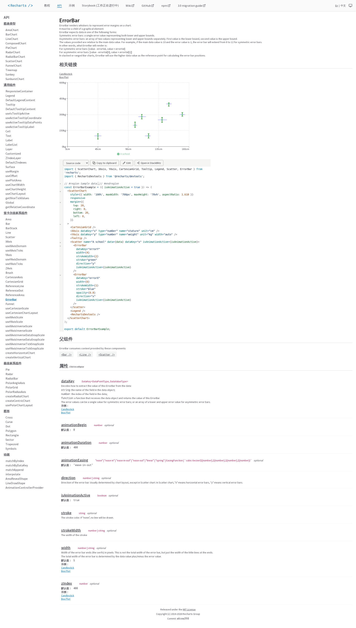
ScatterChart (14, 61)
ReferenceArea (15, 295)
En (336, 5)
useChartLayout (16, 193)
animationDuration (76, 442)
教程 (47, 5)
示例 (72, 5)
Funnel (10, 304)
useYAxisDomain (16, 259)
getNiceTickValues (17, 198)
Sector (10, 439)
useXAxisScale (14, 317)
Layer (9, 149)
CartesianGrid (14, 281)
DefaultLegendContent (20, 100)
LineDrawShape (15, 483)
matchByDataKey (17, 465)
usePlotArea (13, 180)
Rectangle (12, 435)
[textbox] (137, 249)
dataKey (67, 381)
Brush (9, 272)
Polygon (11, 431)
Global (10, 202)
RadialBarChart (15, 56)
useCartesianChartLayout (22, 313)
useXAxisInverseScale (19, 326)
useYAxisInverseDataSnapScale (25, 339)
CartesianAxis (14, 277)
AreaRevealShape (17, 478)
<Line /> (85, 354)
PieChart (11, 48)
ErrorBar (11, 299)
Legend (10, 95)
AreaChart (12, 30)
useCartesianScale (17, 308)
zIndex (66, 583)
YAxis (9, 255)
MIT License (189, 609)
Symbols (11, 448)
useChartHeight (16, 189)
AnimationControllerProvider (24, 487)
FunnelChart (14, 65)
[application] (25, 5)
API (59, 5)
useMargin (12, 171)
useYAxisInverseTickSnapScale (25, 348)
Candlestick (65, 74)
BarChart (11, 34)
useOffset (12, 176)
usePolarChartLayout (19, 405)
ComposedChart (16, 43)
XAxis (9, 241)
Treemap (11, 70)
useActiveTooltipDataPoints (24, 122)
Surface (10, 167)
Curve (9, 422)
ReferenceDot (14, 290)
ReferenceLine (15, 286)
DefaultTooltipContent (21, 109)
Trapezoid (12, 444)
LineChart (12, 39)
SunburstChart (15, 79)
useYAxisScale (14, 321)
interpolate (13, 474)
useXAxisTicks (14, 250)
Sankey (10, 74)
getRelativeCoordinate (20, 207)
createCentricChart (18, 401)
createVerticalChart (18, 357)
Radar (9, 374)
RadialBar (12, 378)
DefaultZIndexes (16, 162)
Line (8, 232)
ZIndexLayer (13, 158)
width (65, 547)
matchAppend (15, 470)
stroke (66, 512)
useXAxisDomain (16, 246)
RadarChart (13, 52)
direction (68, 477)
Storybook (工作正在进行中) (100, 5)
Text (8, 136)
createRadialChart (17, 396)
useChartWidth (15, 185)
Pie (8, 369)
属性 (71, 366)
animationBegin (74, 424)
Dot (8, 426)
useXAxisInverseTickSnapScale (25, 344)
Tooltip (10, 104)
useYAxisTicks (14, 264)
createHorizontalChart (20, 353)
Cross (9, 417)
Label (9, 140)
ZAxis (9, 268)
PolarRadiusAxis (16, 392)
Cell (8, 131)
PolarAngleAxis (15, 383)
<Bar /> (66, 354)
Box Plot (63, 77)
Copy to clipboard (106, 163)
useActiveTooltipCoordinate (24, 118)
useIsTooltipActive (17, 113)
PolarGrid (12, 387)
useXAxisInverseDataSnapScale (25, 335)
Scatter (10, 237)
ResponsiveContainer (19, 91)
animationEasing (74, 460)
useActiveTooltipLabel (20, 127)
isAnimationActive (75, 495)
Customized (13, 153)
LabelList (11, 144)
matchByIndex (15, 461)
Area (8, 219)
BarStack (11, 228)
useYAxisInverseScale (19, 330)
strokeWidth (71, 530)
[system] (350, 5)
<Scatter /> (106, 354)
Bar (8, 223)
